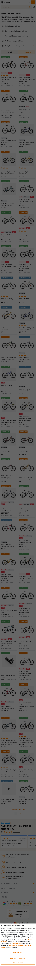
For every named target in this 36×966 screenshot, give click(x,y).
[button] (16, 943)
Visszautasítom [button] (18, 963)
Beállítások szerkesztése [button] (18, 958)
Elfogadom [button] (18, 952)
